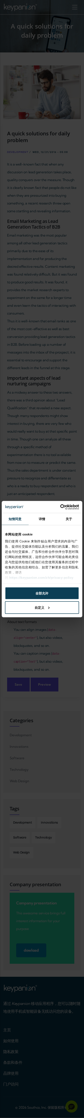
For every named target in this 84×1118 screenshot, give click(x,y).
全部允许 (42, 593)
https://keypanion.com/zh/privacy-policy (41, 577)
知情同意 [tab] (15, 519)
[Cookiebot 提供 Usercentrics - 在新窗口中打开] (60, 507)
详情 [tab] (42, 519)
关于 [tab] (69, 519)
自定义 (39, 607)
